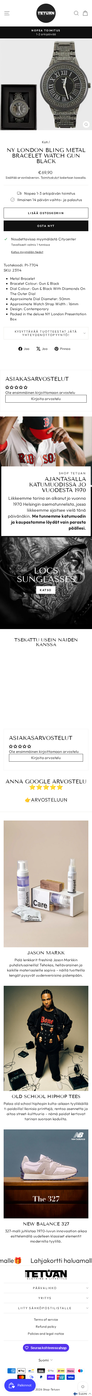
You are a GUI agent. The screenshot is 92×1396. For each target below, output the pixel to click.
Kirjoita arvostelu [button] (46, 398)
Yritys (45, 1298)
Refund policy (46, 1326)
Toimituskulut (50, 178)
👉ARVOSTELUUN (46, 800)
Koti (45, 142)
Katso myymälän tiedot (27, 252)
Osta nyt (46, 226)
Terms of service (46, 1319)
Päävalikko (45, 1288)
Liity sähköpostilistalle (44, 1308)
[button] (82, 1394)
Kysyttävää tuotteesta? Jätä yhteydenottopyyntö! (46, 333)
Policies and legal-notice (46, 1334)
